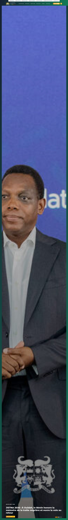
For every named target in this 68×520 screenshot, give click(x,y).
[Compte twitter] (55, 3)
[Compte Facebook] (54, 3)
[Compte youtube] (57, 3)
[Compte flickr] (58, 3)
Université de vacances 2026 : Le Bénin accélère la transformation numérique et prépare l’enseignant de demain (33, 510)
